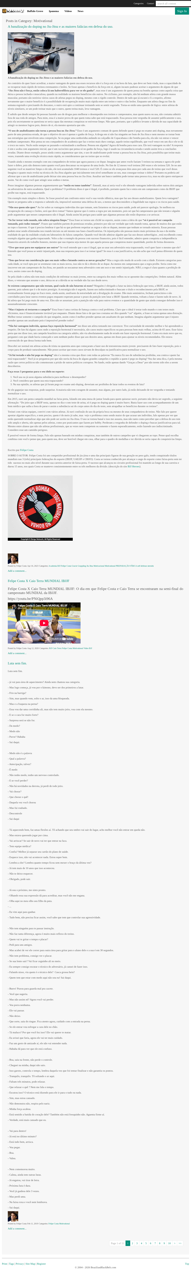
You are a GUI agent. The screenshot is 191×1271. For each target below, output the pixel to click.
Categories (139, 3)
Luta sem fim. (18, 663)
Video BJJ (88, 648)
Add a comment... (17, 570)
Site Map (30, 1263)
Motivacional (99, 566)
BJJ (58, 566)
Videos (68, 11)
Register (41, 1263)
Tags (11, 1263)
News (80, 11)
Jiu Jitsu (90, 566)
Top (187, 1263)
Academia (53, 566)
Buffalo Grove (35, 11)
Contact (150, 3)
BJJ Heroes (134, 466)
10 (169, 1243)
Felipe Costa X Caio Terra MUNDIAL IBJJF (38, 581)
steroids (150, 566)
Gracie (74, 566)
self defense (142, 566)
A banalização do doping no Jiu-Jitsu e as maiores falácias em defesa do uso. (60, 26)
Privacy (20, 1263)
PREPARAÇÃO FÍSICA (126, 566)
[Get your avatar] (13, 558)
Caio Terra (57, 648)
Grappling (82, 566)
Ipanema (54, 11)
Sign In (182, 11)
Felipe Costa (26, 450)
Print (4, 1263)
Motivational (110, 566)
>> (180, 1243)
